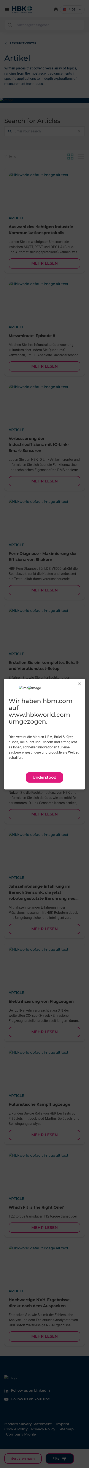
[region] (44, 734)
